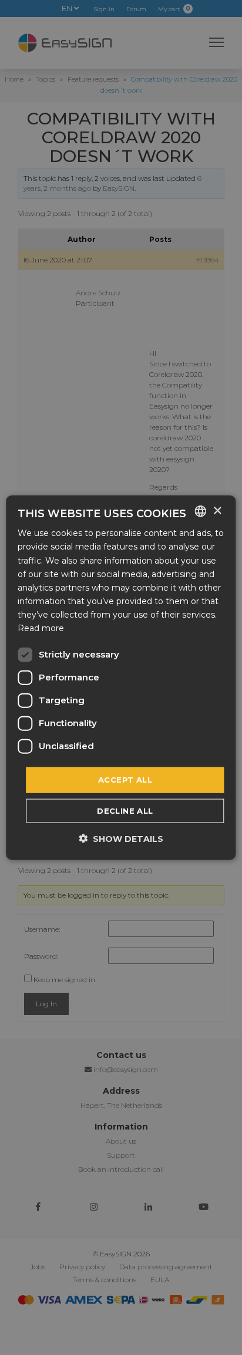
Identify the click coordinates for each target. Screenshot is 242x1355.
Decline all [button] (125, 810)
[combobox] (201, 511)
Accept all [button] (125, 779)
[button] (121, 838)
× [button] (217, 510)
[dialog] (121, 678)
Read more (41, 628)
